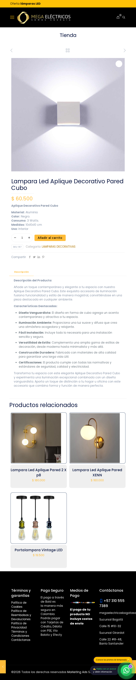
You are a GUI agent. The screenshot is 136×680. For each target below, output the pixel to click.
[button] (119, 63)
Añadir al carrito (50, 237)
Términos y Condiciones (20, 634)
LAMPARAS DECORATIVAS (58, 247)
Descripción (21, 271)
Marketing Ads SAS (80, 672)
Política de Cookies (19, 605)
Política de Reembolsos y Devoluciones (21, 615)
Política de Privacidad (19, 625)
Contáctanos (20, 640)
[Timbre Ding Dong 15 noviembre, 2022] (3, 666)
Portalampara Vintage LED (39, 550)
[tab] (21, 272)
